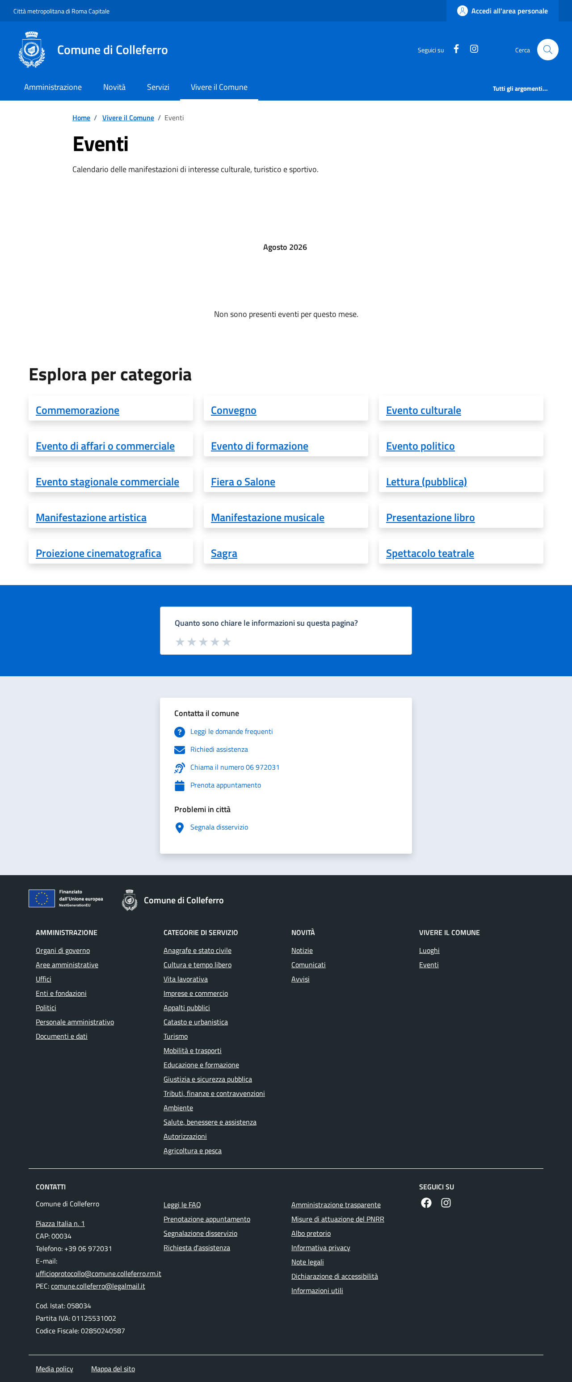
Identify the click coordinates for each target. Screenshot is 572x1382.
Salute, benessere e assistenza (210, 1122)
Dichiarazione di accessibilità (334, 1276)
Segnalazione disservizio (200, 1233)
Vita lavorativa (186, 978)
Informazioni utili (317, 1290)
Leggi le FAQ (182, 1204)
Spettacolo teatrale (430, 553)
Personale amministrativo (75, 1021)
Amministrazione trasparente (336, 1204)
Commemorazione (77, 410)
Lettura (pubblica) (426, 481)
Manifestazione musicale (267, 517)
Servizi (158, 87)
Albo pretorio (311, 1233)
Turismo (176, 1036)
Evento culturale (423, 410)
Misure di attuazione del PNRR (337, 1218)
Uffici (43, 978)
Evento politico (420, 446)
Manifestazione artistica (91, 517)
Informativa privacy (320, 1247)
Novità (114, 87)
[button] (548, 49)
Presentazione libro (430, 517)
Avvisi (300, 978)
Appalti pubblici (187, 1007)
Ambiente (178, 1107)
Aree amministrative (67, 964)
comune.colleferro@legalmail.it (98, 1286)
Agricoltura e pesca (193, 1150)
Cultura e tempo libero (197, 964)
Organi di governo (63, 950)
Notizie (302, 950)
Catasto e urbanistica (196, 1021)
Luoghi (429, 950)
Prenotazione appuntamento (207, 1218)
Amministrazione (53, 87)
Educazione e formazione (201, 1064)
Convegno (234, 410)
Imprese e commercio (196, 993)
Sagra (224, 553)
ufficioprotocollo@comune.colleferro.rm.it (98, 1273)
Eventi (429, 964)
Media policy (54, 1368)
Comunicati (308, 964)
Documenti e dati (62, 1036)
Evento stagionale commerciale (107, 481)
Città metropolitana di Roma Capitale (61, 11)
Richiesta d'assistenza (197, 1247)
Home (81, 117)
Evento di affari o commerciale (105, 446)
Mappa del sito (113, 1368)
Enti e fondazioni (61, 993)
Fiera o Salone (243, 481)
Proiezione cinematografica (98, 553)
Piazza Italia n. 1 (60, 1223)
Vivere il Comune (219, 87)
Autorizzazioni (185, 1136)
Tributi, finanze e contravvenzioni (214, 1093)
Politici (46, 1007)
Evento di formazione (259, 446)
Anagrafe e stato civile (197, 950)
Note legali (307, 1261)
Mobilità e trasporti (193, 1050)
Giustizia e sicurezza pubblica (208, 1079)
